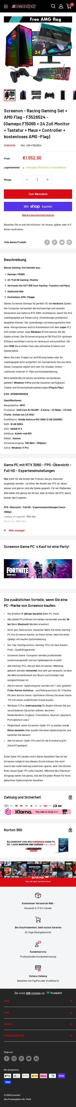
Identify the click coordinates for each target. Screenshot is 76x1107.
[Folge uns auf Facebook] (6, 1058)
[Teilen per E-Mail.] (69, 242)
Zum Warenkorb (38, 194)
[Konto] (61, 6)
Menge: (8, 179)
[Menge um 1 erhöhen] (47, 180)
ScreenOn (9, 145)
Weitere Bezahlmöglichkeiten (38, 215)
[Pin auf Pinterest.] (54, 242)
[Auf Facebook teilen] (47, 242)
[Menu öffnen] (6, 6)
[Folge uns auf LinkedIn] (36, 1058)
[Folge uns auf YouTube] (29, 1058)
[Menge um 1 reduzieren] (27, 180)
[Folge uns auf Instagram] (14, 1058)
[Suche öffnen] (53, 6)
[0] (68, 6)
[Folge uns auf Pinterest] (21, 1058)
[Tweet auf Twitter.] (62, 242)
